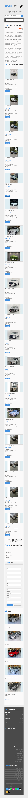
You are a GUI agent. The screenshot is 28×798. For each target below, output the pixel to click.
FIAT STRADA (8, 105)
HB (22, 714)
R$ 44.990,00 (7, 680)
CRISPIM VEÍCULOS (19, 770)
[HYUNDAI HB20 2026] (14, 636)
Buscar (9, 605)
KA (22, 716)
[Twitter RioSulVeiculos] (7, 790)
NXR (22, 731)
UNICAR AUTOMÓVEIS (18, 774)
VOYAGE (21, 718)
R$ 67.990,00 (7, 628)
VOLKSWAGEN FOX (9, 262)
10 (15, 541)
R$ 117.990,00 (8, 645)
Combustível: (9, 591)
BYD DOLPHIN (20, 753)
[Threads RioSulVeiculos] (20, 790)
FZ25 (22, 735)
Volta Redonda (9, 552)
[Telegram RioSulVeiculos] (18, 790)
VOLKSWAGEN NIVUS (10, 158)
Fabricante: (9, 570)
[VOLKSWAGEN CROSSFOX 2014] (14, 653)
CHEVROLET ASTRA (9, 79)
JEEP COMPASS (8, 184)
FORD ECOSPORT (9, 497)
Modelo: (8, 599)
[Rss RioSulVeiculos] (7, 792)
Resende (8, 554)
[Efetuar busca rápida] (22, 16)
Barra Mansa (8, 550)
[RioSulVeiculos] (14, 6)
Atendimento (11, 11)
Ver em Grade (22, 29)
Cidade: (8, 595)
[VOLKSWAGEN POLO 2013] (14, 670)
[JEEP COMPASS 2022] (14, 687)
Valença (7, 557)
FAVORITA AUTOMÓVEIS (18, 772)
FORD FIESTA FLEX (9, 471)
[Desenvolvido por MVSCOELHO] (9, 792)
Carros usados (8, 699)
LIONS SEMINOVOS (19, 768)
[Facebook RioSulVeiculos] (9, 790)
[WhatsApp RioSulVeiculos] (16, 790)
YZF (22, 742)
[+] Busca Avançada (17, 605)
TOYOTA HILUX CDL (9, 288)
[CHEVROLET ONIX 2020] (14, 619)
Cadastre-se (16, 12)
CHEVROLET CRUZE (9, 236)
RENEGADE (20, 722)
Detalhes (7, 91)
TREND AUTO (20, 780)
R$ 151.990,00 (8, 697)
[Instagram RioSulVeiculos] (13, 790)
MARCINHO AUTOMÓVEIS (18, 776)
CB (22, 733)
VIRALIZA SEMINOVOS (18, 778)
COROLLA (21, 724)
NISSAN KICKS (8, 341)
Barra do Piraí (9, 555)
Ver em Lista (20, 29)
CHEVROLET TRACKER (10, 393)
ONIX (22, 712)
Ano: (7, 583)
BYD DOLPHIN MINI (9, 132)
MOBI (22, 720)
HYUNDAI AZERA (9, 524)
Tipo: (7, 566)
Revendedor (19, 11)
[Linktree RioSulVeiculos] (11, 790)
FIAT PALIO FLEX (9, 419)
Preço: (8, 575)
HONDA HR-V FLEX (9, 445)
